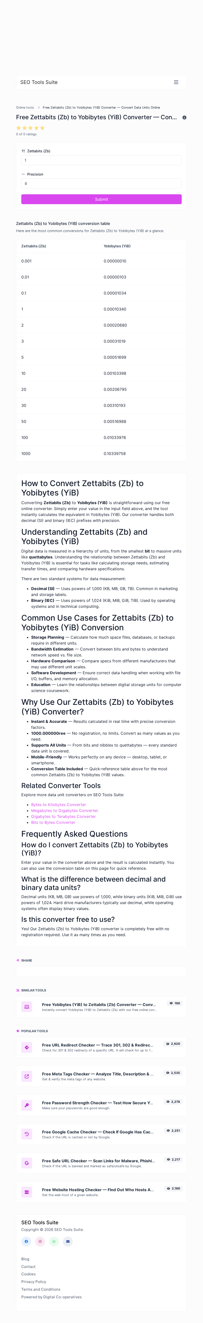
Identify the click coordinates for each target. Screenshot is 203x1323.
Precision (34, 174)
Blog (25, 1259)
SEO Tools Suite (39, 82)
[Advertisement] (101, 34)
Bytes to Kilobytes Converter (58, 804)
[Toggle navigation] (176, 82)
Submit (101, 199)
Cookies (28, 1274)
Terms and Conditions (40, 1289)
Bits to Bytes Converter (53, 822)
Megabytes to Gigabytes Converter (64, 810)
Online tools (25, 107)
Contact (28, 1266)
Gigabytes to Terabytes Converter (63, 816)
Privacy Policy (33, 1281)
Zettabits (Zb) (38, 151)
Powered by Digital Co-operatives (51, 1297)
